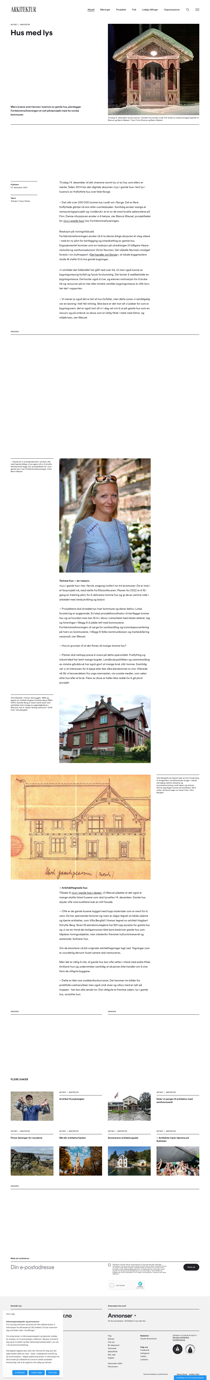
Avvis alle (52, 1372)
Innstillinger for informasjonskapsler (190, 1378)
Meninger (105, 9)
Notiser (111, 1339)
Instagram (144, 1353)
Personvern (113, 1366)
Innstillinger (20, 1372)
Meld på (191, 1267)
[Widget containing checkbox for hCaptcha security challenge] (126, 1285)
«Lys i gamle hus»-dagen (87, 892)
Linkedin (144, 1359)
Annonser (120, 1315)
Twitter (143, 1356)
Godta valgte (36, 1372)
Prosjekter (121, 9)
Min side (112, 1355)
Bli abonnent (113, 1345)
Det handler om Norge (103, 254)
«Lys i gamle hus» (74, 221)
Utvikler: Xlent (194, 1374)
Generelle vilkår (115, 1363)
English (111, 1358)
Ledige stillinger (150, 9)
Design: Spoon (182, 1374)
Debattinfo (113, 1351)
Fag (109, 1336)
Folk (134, 9)
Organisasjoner (172, 9)
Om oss (111, 1342)
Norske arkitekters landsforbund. (181, 1338)
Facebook (144, 1350)
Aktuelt (91, 9)
